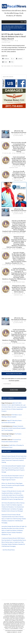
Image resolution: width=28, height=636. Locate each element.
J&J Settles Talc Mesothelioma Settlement (18, 131)
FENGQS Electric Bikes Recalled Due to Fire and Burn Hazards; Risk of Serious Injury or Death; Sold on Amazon (19, 289)
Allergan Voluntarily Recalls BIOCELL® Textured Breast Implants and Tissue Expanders (14, 428)
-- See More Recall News (8, 550)
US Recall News (14, 6)
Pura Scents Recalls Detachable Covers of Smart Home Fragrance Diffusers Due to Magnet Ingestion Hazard (19, 174)
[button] (22, 21)
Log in (19, 632)
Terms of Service (12, 632)
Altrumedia (19, 630)
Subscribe (14, 390)
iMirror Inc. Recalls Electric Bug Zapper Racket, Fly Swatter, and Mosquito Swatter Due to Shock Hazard (13, 485)
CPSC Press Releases (17, 66)
